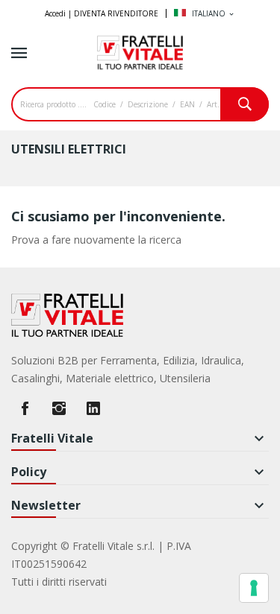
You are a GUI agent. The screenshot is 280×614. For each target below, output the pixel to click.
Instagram (59, 408)
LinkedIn (93, 408)
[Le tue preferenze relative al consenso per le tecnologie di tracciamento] (254, 588)
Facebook (24, 408)
